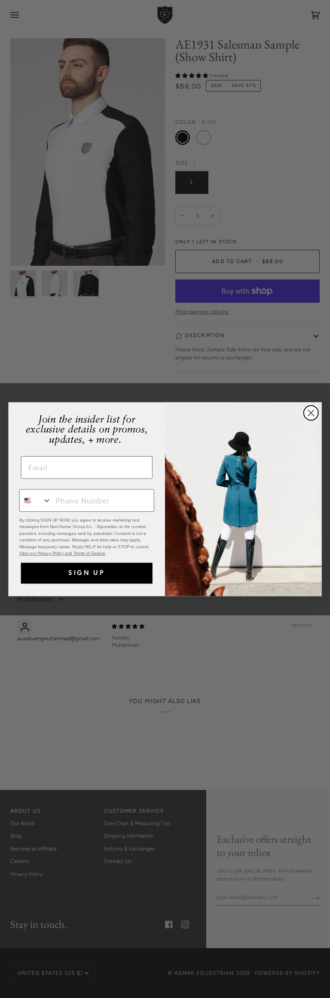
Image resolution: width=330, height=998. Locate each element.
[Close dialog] (311, 412)
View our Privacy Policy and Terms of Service (62, 553)
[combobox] (36, 500)
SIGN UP (86, 573)
